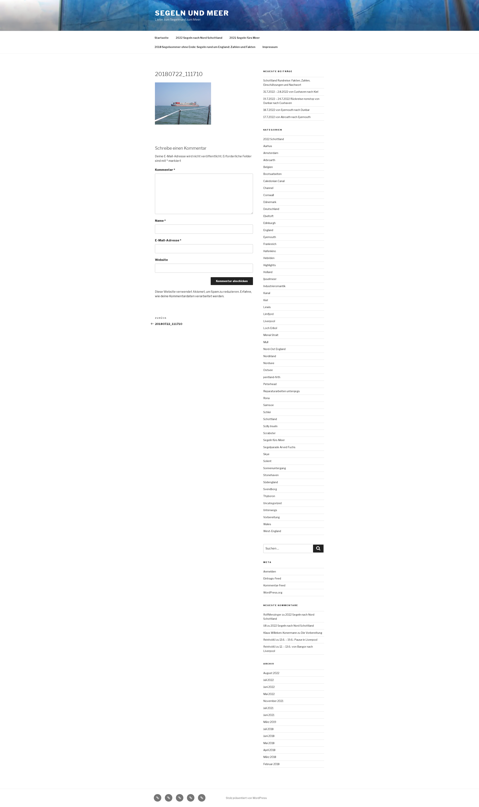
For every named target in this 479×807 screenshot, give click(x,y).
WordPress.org (272, 592)
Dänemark (269, 202)
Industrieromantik (274, 286)
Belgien (268, 167)
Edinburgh (269, 223)
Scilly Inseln (270, 426)
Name (160, 220)
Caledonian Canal (274, 181)
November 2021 (273, 700)
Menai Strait (270, 335)
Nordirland (269, 356)
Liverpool (269, 321)
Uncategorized (272, 503)
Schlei (267, 412)
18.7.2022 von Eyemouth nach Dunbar (286, 109)
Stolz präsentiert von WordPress (246, 798)
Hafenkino (269, 251)
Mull (265, 342)
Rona (266, 398)
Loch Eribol (270, 328)
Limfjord (268, 314)
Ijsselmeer (270, 279)
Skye (266, 454)
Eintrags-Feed (272, 578)
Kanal (266, 293)
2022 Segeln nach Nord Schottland (199, 37)
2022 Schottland (273, 139)
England (268, 230)
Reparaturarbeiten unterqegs (281, 391)
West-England (272, 531)
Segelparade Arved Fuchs (279, 447)
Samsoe (268, 405)
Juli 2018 (268, 729)
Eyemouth (269, 237)
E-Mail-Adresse (168, 240)
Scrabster (269, 433)
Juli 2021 (268, 708)
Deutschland (271, 209)
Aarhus (267, 146)
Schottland (270, 419)
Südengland (270, 482)
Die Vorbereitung (311, 632)
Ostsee (268, 370)
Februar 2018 (271, 764)
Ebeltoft (268, 216)
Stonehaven (271, 475)
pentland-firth (271, 377)
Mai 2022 (269, 694)
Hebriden (268, 258)
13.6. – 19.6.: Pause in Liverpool (298, 639)
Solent (267, 461)
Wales (267, 524)
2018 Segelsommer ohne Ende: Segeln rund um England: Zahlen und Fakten (205, 47)
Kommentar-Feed (274, 585)
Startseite (162, 37)
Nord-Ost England (274, 349)
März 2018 (269, 756)
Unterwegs (270, 510)
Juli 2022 (268, 680)
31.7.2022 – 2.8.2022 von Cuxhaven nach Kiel (290, 91)
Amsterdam (270, 153)
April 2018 (269, 750)
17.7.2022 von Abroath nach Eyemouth (287, 117)
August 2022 (271, 673)
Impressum (270, 47)
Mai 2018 (268, 743)
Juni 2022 (269, 686)
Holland (267, 272)
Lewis (267, 307)
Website (161, 260)
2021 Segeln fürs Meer (244, 37)
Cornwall (268, 195)
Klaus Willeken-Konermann (280, 632)
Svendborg (270, 489)
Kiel (265, 300)
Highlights (269, 265)
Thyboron (269, 496)
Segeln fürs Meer (274, 440)
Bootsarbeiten (272, 173)
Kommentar (165, 170)
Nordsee (268, 363)
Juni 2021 (268, 715)
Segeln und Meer (192, 13)
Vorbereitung (271, 517)
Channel (268, 188)
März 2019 (269, 721)
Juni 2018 (268, 736)
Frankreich (269, 244)
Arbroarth (269, 160)
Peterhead (270, 384)
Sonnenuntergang (274, 468)
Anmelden (269, 571)
